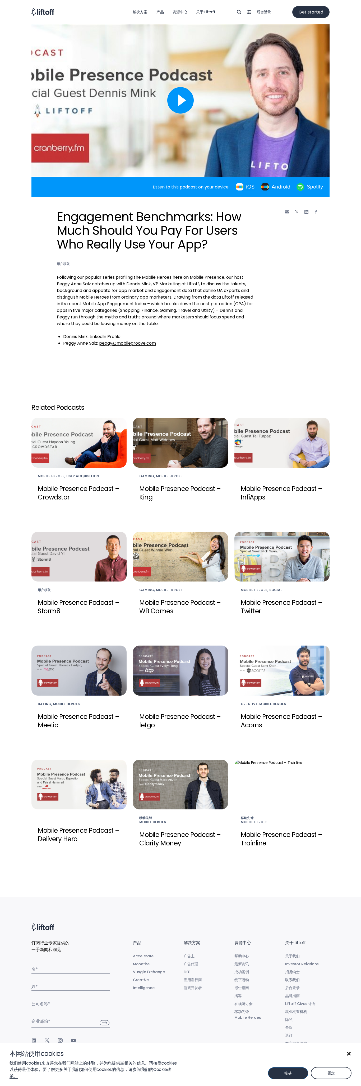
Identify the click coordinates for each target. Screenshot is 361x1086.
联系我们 (292, 980)
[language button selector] (249, 12)
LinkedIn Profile (105, 337)
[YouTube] (73, 1040)
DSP (187, 972)
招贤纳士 (292, 972)
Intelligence (144, 987)
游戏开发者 (193, 987)
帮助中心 (241, 956)
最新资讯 (241, 964)
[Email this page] (287, 212)
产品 (160, 12)
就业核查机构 (296, 1011)
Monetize (141, 964)
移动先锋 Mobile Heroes (247, 1014)
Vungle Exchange (149, 972)
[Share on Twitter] (296, 212)
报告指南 (241, 987)
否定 (331, 1073)
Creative (141, 980)
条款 (288, 1027)
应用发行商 (193, 980)
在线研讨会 (243, 1003)
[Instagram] (60, 1040)
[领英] (33, 1040)
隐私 (288, 1019)
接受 (287, 1073)
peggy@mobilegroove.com (127, 343)
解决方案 (140, 12)
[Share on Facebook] (316, 212)
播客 (238, 995)
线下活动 (241, 980)
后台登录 (264, 12)
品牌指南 (292, 995)
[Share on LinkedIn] (306, 212)
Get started (311, 12)
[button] (348, 1053)
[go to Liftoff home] (42, 12)
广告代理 (191, 964)
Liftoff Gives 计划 (300, 1003)
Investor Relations (302, 964)
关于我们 (292, 956)
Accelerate (143, 956)
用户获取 (63, 264)
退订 (288, 1035)
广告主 (189, 956)
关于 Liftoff (205, 12)
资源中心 (180, 12)
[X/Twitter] (47, 1040)
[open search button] (239, 12)
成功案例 (241, 972)
